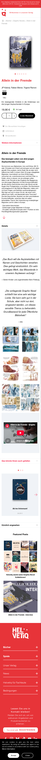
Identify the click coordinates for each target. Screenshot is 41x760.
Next (36, 495)
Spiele (6, 656)
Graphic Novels (19, 20)
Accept (13, 755)
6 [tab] (25, 73)
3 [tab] (19, 73)
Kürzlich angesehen (11, 525)
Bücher (8, 20)
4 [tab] (21, 73)
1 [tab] (15, 73)
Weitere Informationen (12, 142)
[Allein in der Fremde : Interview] (20, 596)
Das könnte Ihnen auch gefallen (16, 460)
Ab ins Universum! (20, 508)
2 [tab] (17, 73)
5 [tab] (23, 73)
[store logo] (4, 12)
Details (5, 226)
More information (8, 749)
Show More (4, 217)
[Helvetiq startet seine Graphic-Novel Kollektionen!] (20, 556)
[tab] (20, 142)
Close (27, 755)
